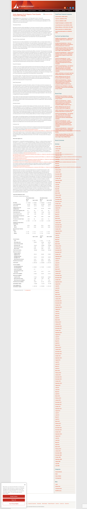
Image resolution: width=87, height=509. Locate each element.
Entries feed (57, 486)
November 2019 (58, 201)
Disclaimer (67, 503)
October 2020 (58, 178)
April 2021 (57, 165)
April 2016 (57, 292)
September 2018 (58, 231)
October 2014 (58, 330)
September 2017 (58, 256)
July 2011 (57, 412)
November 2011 (58, 404)
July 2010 (57, 438)
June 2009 (57, 465)
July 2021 (57, 159)
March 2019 (57, 218)
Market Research (56, 10)
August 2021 (57, 157)
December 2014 (58, 326)
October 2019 (58, 203)
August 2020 (57, 182)
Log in (56, 484)
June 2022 (57, 150)
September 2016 (58, 281)
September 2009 (58, 459)
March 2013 (57, 370)
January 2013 (58, 374)
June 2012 (57, 389)
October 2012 (58, 381)
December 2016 (58, 275)
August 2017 (57, 258)
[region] (14, 495)
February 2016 (58, 296)
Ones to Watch (58, 476)
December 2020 (58, 174)
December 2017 (58, 250)
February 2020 (58, 195)
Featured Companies (32, 10)
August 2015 (57, 309)
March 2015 (57, 319)
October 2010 (58, 431)
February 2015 (58, 322)
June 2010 (57, 440)
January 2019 (58, 222)
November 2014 (58, 328)
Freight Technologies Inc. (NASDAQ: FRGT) (63, 23)
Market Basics (47, 10)
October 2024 (58, 146)
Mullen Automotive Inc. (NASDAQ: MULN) (63, 29)
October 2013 (58, 355)
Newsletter (40, 10)
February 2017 (58, 271)
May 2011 (57, 417)
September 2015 (58, 307)
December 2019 (58, 199)
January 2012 (58, 400)
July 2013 (57, 362)
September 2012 (58, 383)
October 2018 (58, 229)
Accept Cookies (13, 496)
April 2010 (57, 444)
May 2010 (57, 442)
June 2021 (57, 161)
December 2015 (58, 300)
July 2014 (57, 336)
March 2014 (57, 345)
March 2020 (57, 193)
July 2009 (57, 463)
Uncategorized (28, 290)
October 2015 (58, 305)
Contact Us (70, 10)
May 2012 (57, 391)
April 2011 (57, 419)
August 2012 (57, 385)
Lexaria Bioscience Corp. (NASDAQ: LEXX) (63, 25)
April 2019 (57, 216)
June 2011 (57, 415)
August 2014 (57, 334)
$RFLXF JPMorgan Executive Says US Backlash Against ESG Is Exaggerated (62, 77)
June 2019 (57, 212)
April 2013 (57, 368)
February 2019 (58, 220)
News (56, 474)
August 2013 (57, 360)
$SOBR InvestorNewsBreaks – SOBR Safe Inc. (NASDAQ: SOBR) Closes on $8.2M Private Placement (64, 40)
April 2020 (57, 191)
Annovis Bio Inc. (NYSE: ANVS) (61, 16)
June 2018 (57, 237)
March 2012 (57, 396)
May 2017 (57, 265)
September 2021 (58, 155)
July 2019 (57, 210)
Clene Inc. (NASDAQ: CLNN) (60, 20)
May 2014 (57, 341)
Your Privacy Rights (13, 503)
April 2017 (57, 267)
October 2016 (58, 279)
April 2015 (57, 317)
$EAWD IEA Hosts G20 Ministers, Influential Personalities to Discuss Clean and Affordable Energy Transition (64, 87)
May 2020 (57, 188)
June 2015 (57, 313)
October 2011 (58, 406)
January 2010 (58, 450)
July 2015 (57, 311)
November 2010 (58, 429)
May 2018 (57, 239)
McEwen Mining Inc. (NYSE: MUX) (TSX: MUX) (64, 27)
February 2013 (58, 372)
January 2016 (58, 298)
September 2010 (58, 434)
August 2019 (57, 207)
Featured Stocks (58, 471)
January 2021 (58, 172)
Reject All (14, 500)
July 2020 (57, 184)
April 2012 (57, 393)
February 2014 (58, 347)
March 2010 (57, 446)
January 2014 (58, 349)
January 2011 (58, 425)
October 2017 (58, 254)
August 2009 (57, 461)
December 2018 (58, 224)
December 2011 (58, 402)
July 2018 (57, 235)
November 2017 (58, 252)
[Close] (24, 484)
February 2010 (58, 448)
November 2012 (58, 379)
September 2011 (58, 408)
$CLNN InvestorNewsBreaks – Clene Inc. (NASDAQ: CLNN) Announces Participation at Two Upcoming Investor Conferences (64, 44)
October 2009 (58, 457)
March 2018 (57, 243)
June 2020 (57, 186)
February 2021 (58, 169)
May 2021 (57, 163)
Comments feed (58, 488)
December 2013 (58, 351)
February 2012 (58, 398)
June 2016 (57, 288)
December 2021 (58, 153)
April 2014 (57, 343)
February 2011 (58, 423)
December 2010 (58, 427)
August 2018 (57, 233)
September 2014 (58, 332)
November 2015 (58, 303)
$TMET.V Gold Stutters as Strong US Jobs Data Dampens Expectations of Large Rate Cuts (64, 74)
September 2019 (58, 205)
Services (63, 10)
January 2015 (58, 324)
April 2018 (57, 241)
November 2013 (58, 353)
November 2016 (58, 277)
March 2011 (57, 421)
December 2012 (58, 377)
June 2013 (57, 364)
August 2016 (57, 284)
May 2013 (57, 366)
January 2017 (58, 273)
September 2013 (58, 357)
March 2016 (57, 294)
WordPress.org (58, 490)
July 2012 (57, 387)
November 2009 (58, 455)
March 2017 (57, 269)
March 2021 (57, 167)
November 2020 (58, 176)
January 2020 (58, 197)
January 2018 (58, 248)
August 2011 (57, 410)
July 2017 (57, 260)
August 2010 (57, 436)
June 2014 (57, 338)
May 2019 (57, 214)
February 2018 (58, 245)
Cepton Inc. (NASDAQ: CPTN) (61, 18)
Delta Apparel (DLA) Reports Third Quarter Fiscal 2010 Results (27, 15)
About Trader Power (21, 10)
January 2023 (58, 148)
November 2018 (58, 226)
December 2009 (58, 453)
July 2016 (57, 286)
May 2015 (57, 315)
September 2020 (58, 180)
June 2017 (57, 262)
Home (14, 10)
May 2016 (57, 290)
